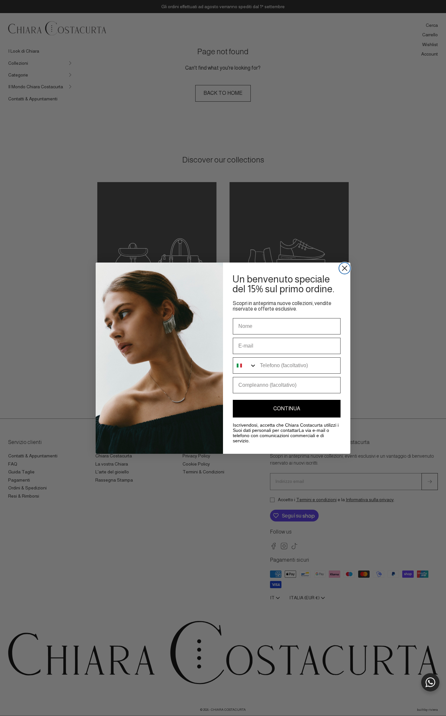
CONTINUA (286, 408)
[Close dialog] (344, 268)
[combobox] (245, 365)
